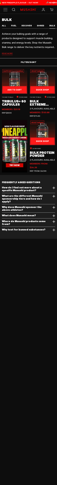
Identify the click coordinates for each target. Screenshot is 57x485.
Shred (40, 25)
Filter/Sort (28, 62)
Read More (7, 53)
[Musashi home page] (28, 9)
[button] (5, 9)
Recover (27, 25)
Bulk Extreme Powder (38, 103)
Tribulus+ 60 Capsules (14, 103)
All (4, 25)
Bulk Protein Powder (42, 154)
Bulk (52, 25)
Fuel (13, 25)
